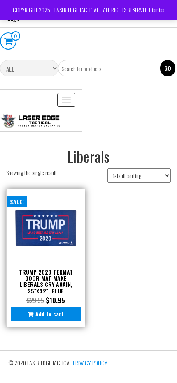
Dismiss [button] (156, 9)
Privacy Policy (90, 362)
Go (167, 68)
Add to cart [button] (49, 313)
